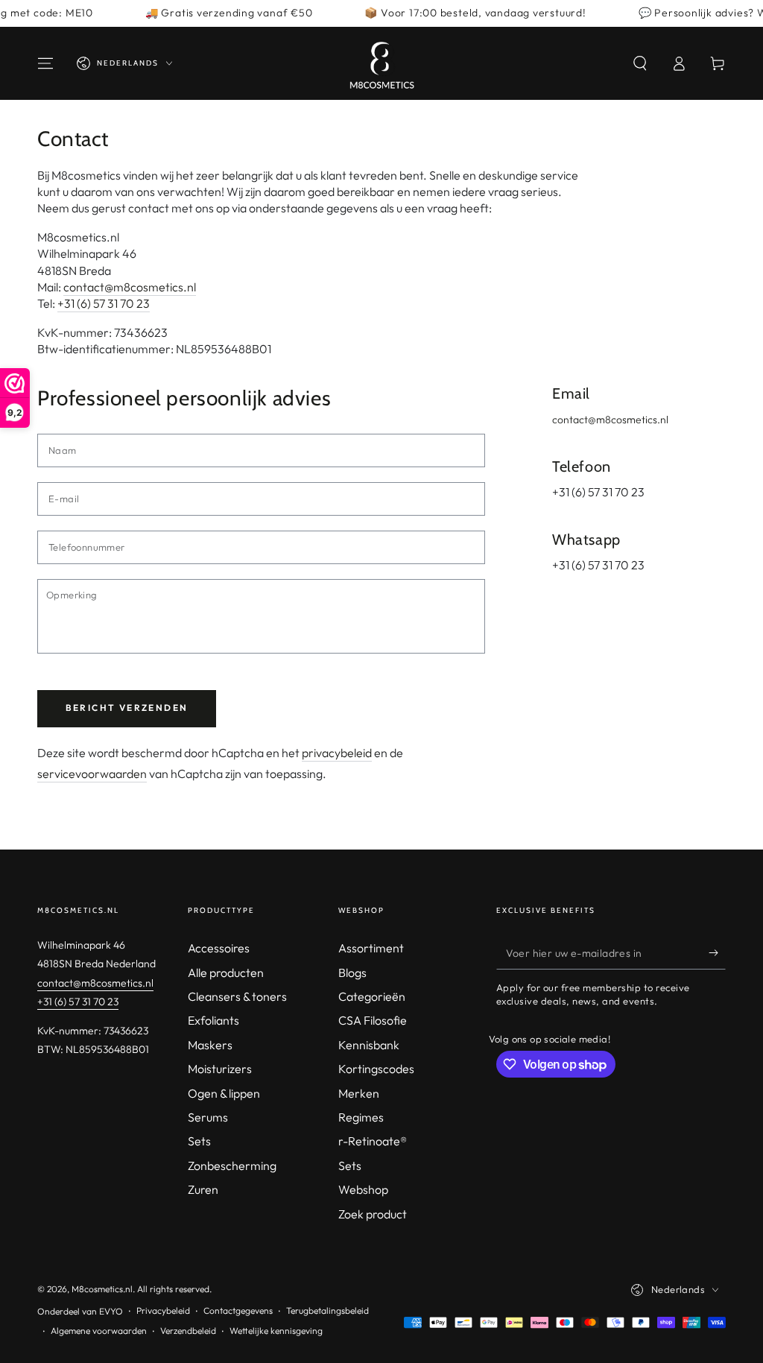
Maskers (210, 1044)
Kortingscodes (376, 1068)
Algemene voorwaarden (99, 1330)
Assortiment (371, 947)
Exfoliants (213, 1020)
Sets (199, 1140)
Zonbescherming (232, 1165)
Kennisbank (368, 1044)
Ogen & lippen (224, 1093)
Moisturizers (220, 1068)
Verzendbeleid (188, 1330)
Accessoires (219, 947)
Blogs (352, 972)
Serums (208, 1117)
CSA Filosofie (372, 1020)
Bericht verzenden (127, 707)
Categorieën (371, 996)
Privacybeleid (163, 1310)
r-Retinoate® (372, 1140)
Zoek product (372, 1214)
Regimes (361, 1117)
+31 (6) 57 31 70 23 (103, 303)
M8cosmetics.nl (102, 1288)
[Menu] (45, 63)
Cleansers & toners (237, 996)
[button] (640, 63)
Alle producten (226, 972)
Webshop (363, 1189)
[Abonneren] (717, 952)
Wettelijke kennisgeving (276, 1330)
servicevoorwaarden (92, 773)
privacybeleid (337, 752)
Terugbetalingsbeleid (327, 1310)
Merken (358, 1093)
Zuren (203, 1189)
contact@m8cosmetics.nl (129, 286)
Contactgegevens (238, 1310)
